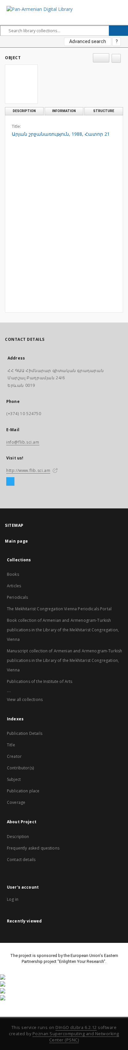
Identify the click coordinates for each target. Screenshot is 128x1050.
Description (18, 836)
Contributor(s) (20, 768)
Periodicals (17, 597)
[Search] (118, 30)
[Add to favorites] (116, 58)
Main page (16, 541)
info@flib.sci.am (22, 442)
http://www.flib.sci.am (28, 470)
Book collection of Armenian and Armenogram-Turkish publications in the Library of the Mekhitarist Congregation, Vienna (63, 630)
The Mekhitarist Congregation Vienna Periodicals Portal (59, 609)
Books (13, 574)
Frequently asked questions (33, 848)
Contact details (21, 859)
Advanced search (87, 41)
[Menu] (120, 5)
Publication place (23, 791)
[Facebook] (10, 482)
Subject (14, 779)
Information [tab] (64, 111)
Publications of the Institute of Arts (40, 681)
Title (11, 745)
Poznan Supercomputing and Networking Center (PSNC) (75, 1037)
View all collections (25, 699)
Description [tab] (24, 111)
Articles (14, 586)
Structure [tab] (103, 111)
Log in (12, 899)
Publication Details (24, 733)
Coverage (16, 802)
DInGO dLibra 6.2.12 (76, 1027)
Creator (14, 756)
